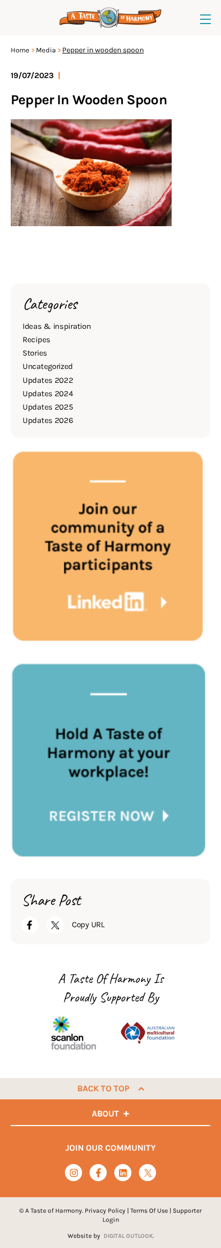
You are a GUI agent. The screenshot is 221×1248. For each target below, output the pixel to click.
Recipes (36, 339)
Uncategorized (48, 366)
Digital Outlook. (129, 1235)
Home (20, 50)
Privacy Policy (105, 1210)
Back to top (103, 1088)
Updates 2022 (48, 380)
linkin (123, 1173)
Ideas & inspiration (57, 326)
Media (46, 50)
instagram (73, 1172)
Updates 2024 (47, 393)
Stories (35, 353)
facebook (98, 1172)
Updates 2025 (47, 407)
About (105, 1113)
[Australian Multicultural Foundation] (147, 1033)
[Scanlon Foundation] (73, 1033)
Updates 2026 (48, 420)
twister (147, 1173)
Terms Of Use (149, 1210)
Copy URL (88, 924)
